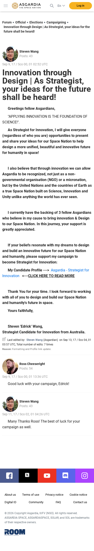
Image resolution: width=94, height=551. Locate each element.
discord (68, 475)
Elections (36, 22)
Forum (7, 22)
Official (20, 22)
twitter (30, 475)
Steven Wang (29, 51)
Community (36, 502)
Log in (80, 5)
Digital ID (10, 502)
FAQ (58, 502)
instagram (87, 475)
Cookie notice (78, 494)
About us (10, 494)
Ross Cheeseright (32, 364)
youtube (49, 475)
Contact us (80, 502)
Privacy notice (54, 494)
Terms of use (30, 494)
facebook (12, 475)
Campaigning (56, 22)
